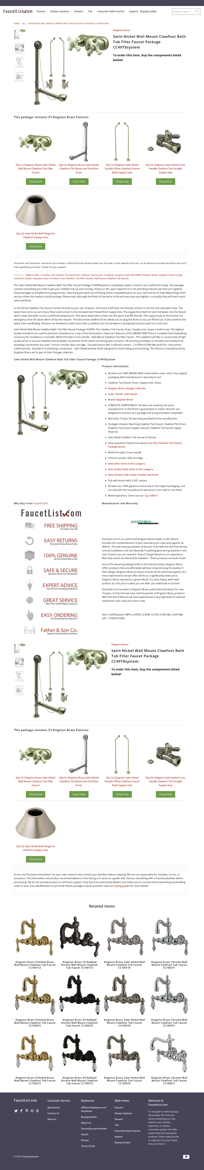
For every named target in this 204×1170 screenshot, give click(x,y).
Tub (90, 11)
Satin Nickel (130, 394)
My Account (53, 1107)
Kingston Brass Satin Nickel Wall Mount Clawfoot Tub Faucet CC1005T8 (124, 1052)
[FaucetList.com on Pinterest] (26, 1111)
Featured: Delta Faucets (110, 11)
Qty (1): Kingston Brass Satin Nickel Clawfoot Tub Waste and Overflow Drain (79, 168)
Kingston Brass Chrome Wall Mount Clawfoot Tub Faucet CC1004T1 (169, 994)
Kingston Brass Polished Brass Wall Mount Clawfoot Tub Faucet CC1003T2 (35, 994)
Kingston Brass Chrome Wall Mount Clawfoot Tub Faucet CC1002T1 (169, 937)
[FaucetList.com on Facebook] (21, 1111)
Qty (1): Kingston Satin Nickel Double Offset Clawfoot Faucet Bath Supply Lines (122, 168)
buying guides (122, 886)
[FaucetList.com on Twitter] (16, 1111)
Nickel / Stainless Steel (36, 278)
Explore (133, 11)
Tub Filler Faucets (84, 278)
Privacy (85, 1140)
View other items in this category (126, 463)
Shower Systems (60, 11)
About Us (86, 1122)
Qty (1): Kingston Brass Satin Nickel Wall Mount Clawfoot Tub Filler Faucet (35, 168)
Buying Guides (148, 11)
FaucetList (39, 503)
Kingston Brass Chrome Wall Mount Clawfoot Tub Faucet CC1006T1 (169, 1052)
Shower (78, 11)
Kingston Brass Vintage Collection (127, 388)
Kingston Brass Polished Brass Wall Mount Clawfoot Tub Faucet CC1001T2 (35, 937)
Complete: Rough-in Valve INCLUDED (122, 275)
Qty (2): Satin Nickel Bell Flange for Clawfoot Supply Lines (35, 235)
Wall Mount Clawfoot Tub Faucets (112, 278)
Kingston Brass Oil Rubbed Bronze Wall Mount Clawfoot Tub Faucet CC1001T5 (80, 937)
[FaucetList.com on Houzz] (37, 1111)
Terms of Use (88, 1145)
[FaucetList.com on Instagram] (32, 1111)
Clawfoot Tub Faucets (92, 275)
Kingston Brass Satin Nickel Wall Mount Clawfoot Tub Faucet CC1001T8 (124, 937)
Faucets (40, 11)
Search (84, 1134)
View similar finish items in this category (130, 469)
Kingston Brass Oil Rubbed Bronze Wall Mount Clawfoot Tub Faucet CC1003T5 (80, 994)
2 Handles (45, 275)
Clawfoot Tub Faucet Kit (67, 275)
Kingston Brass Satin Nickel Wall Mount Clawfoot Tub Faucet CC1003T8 (124, 994)
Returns (51, 1119)
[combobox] (186, 11)
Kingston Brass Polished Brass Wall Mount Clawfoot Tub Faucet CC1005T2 (35, 1052)
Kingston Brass (121, 30)
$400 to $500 (32, 275)
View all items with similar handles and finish (133, 474)
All (53, 275)
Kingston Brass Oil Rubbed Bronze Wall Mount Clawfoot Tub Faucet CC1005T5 (80, 1052)
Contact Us (53, 1113)
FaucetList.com (30, 1156)
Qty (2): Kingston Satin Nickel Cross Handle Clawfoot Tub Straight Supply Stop (165, 168)
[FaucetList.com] (18, 11)
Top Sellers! (150, 495)
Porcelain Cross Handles (62, 278)
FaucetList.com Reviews (94, 1128)
